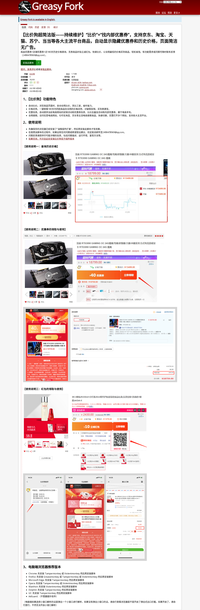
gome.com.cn (89, 90)
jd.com (74, 82)
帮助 (170, 12)
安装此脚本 (28, 62)
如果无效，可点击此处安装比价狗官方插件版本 (51, 138)
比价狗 (32, 74)
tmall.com (75, 85)
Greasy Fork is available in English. (37, 19)
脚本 (158, 12)
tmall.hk (83, 85)
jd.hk (79, 82)
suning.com (84, 87)
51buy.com (91, 85)
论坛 (164, 12)
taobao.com (87, 82)
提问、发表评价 (28, 69)
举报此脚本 (45, 69)
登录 (161, 2)
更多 (176, 12)
